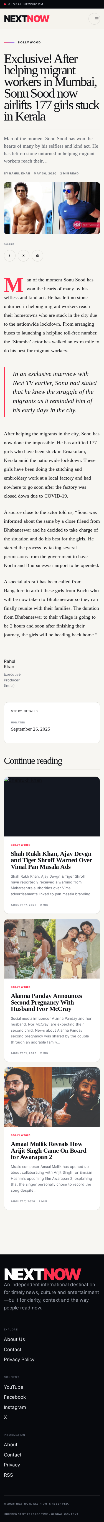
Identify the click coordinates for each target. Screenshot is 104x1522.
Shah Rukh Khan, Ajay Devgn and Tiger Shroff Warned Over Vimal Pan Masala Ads (51, 860)
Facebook (15, 1397)
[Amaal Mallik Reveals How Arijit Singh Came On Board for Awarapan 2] (52, 1097)
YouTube (13, 1387)
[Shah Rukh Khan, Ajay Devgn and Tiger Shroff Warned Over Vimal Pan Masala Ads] (52, 806)
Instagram (15, 1407)
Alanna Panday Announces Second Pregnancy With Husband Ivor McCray (46, 1002)
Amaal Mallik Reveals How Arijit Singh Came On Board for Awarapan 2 (48, 1150)
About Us (14, 1339)
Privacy (12, 1465)
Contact (12, 1349)
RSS (8, 1475)
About (10, 1444)
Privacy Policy (19, 1359)
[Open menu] (94, 19)
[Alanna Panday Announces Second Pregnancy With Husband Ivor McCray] (52, 949)
